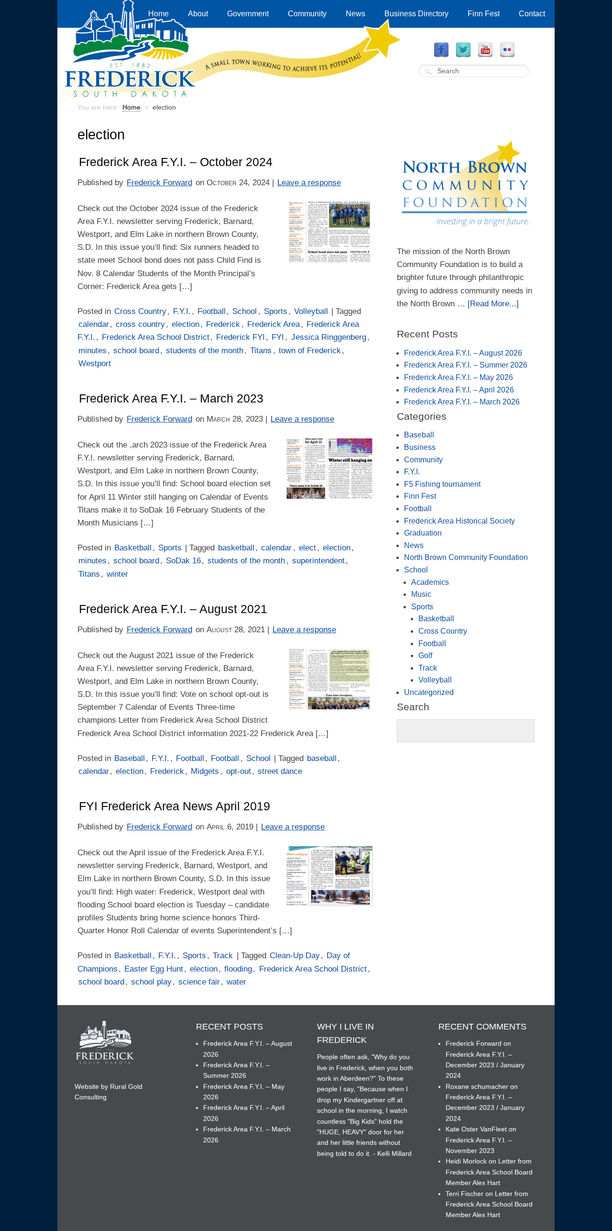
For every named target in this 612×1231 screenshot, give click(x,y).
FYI (278, 337)
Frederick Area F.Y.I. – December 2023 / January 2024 (485, 1065)
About (198, 14)
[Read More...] (493, 303)
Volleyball (311, 311)
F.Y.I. (182, 311)
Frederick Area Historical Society (459, 521)
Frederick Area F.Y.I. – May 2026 (458, 377)
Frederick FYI (240, 337)
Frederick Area (273, 324)
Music (421, 594)
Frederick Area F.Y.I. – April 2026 (459, 390)
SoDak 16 (183, 560)
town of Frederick (310, 350)
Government (248, 14)
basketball (236, 547)
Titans (261, 350)
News (355, 14)
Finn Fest (484, 14)
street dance (280, 771)
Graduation (423, 533)
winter (117, 574)
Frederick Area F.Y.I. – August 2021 (173, 609)
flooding (238, 969)
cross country (140, 324)
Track (223, 955)
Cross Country (140, 311)
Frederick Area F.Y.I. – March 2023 (171, 398)
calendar (93, 324)
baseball (322, 758)
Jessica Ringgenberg (328, 337)
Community (307, 14)
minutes (92, 350)
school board (136, 350)
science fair (199, 981)
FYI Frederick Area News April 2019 (174, 806)
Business (420, 447)
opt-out (238, 771)
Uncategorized (429, 692)
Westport (94, 363)
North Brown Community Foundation (466, 557)
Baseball (129, 758)
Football (211, 311)
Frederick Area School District (155, 337)
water (236, 981)
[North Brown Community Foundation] (466, 238)
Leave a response (309, 182)
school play (151, 981)
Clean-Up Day (295, 955)
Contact (532, 14)
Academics (430, 582)
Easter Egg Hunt (153, 969)
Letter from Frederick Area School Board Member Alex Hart (489, 1171)
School (244, 311)
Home (158, 14)
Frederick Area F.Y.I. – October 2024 (176, 161)
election (185, 324)
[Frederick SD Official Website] (230, 99)
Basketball (133, 547)
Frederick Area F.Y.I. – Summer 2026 (465, 365)
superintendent (318, 560)
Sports (275, 311)
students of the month (204, 350)
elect (307, 547)
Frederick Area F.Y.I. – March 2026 (462, 402)
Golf (425, 655)
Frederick (223, 324)
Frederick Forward (159, 182)
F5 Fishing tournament (442, 484)
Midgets (205, 771)
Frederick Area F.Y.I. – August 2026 (463, 353)
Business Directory (416, 14)
